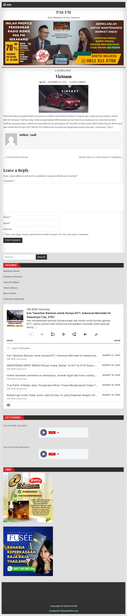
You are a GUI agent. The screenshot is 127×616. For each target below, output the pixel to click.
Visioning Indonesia (13, 299)
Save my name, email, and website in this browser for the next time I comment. (47, 234)
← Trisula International (15, 157)
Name (7, 217)
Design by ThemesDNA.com (63, 611)
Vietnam (64, 76)
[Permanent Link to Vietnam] (63, 99)
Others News (10, 288)
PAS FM (63, 12)
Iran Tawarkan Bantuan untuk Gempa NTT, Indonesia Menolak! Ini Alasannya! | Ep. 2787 (57, 355)
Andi (44, 82)
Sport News (9, 293)
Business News (64, 70)
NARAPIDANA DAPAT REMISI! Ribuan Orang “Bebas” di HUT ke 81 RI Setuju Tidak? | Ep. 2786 (61, 365)
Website (7, 229)
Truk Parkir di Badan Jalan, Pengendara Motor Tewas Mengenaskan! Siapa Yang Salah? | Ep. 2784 (64, 385)
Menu (9, 4)
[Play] (44, 432)
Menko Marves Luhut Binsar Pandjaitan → (101, 157)
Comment (9, 181)
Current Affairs (11, 282)
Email (7, 223)
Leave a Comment (78, 82)
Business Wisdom (12, 276)
